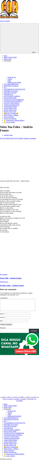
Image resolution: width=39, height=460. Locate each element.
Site (1, 321)
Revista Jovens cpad (10, 111)
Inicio (5, 55)
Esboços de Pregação (10, 118)
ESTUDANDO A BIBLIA (12, 96)
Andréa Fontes (8, 135)
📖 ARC (16, 399)
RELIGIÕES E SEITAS (11, 86)
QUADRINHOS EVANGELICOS (14, 89)
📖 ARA (23, 399)
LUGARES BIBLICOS (11, 84)
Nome (2, 314)
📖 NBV (21, 397)
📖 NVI (14, 397)
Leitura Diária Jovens (10, 108)
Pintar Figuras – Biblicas (11, 115)
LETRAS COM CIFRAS (11, 103)
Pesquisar (3, 328)
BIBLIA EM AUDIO (10, 57)
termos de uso (12, 77)
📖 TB (2, 397)
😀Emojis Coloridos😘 (11, 113)
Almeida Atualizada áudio (11, 105)
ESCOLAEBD (18, 138)
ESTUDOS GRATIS (10, 93)
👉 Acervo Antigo (9, 122)
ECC (5, 87)
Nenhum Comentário (29, 138)
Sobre (9, 80)
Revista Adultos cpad (10, 110)
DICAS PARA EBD (10, 98)
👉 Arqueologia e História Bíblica (14, 120)
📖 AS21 (10, 399)
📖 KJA (33, 397)
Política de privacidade (14, 82)
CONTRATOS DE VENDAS (13, 101)
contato (10, 79)
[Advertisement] (19, 159)
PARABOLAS (8, 94)
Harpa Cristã (7, 59)
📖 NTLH (30, 399)
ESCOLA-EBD (5, 21)
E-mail (2, 317)
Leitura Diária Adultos (10, 106)
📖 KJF (27, 397)
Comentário (4, 298)
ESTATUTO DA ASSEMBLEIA (14, 99)
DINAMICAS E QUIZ (11, 91)
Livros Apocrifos (9, 117)
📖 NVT (8, 397)
